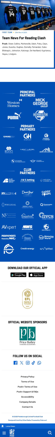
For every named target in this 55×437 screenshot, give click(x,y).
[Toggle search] (50, 433)
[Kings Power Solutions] (40, 115)
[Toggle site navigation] (4, 433)
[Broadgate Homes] (27, 237)
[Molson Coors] (46, 180)
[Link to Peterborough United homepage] (13, 433)
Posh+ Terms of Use (27, 386)
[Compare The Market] (46, 137)
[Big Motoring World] (46, 237)
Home (2, 426)
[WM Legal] (9, 204)
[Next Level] (27, 150)
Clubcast (43, 420)
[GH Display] (27, 137)
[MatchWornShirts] (27, 227)
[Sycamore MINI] (37, 161)
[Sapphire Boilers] (27, 216)
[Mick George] (40, 102)
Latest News (10, 426)
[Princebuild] (9, 137)
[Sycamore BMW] (18, 161)
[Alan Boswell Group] (9, 180)
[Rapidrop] (9, 248)
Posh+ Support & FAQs (27, 391)
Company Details (27, 401)
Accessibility (27, 396)
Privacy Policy (27, 376)
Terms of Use (27, 381)
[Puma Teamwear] (14, 115)
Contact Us (27, 406)
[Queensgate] (46, 204)
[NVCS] (46, 216)
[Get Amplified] (46, 248)
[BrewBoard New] (46, 227)
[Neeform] (9, 216)
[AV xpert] (9, 227)
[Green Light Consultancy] (27, 204)
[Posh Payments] (9, 237)
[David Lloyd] (27, 193)
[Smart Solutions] (9, 150)
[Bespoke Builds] (46, 150)
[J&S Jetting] (27, 180)
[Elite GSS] (9, 193)
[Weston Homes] (14, 102)
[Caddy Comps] (46, 193)
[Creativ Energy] (27, 249)
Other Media (26, 420)
